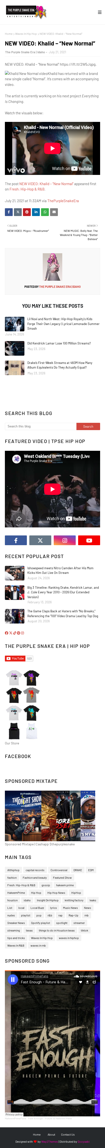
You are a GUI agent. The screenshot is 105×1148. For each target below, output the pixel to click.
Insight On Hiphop (48, 900)
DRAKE (78, 870)
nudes (11, 915)
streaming (13, 930)
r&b (50, 915)
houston (12, 900)
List (9, 907)
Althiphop (13, 870)
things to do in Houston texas (57, 930)
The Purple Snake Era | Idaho (25, 52)
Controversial (59, 870)
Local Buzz (37, 907)
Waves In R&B (15, 945)
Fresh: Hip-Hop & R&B (27, 189)
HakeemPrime (16, 892)
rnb (86, 915)
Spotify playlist (40, 922)
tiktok (84, 930)
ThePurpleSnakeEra (63, 201)
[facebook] (16, 540)
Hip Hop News (56, 892)
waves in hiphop (69, 938)
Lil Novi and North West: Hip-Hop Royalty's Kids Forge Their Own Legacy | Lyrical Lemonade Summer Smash (63, 323)
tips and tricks (16, 938)
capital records (35, 870)
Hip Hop (36, 892)
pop (39, 915)
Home (8, 33)
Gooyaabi (84, 1141)
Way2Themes (49, 1141)
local (21, 907)
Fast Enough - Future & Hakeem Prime (50, 1118)
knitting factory (74, 900)
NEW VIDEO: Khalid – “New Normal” (46, 183)
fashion (12, 877)
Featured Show (62, 877)
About (51, 1134)
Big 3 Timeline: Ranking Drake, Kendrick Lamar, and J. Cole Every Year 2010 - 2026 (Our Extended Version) (63, 592)
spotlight (61, 922)
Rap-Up (73, 915)
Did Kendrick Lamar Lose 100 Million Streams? (59, 343)
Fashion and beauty (35, 877)
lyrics (53, 907)
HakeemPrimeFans (15, 1118)
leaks (93, 900)
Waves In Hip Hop (26, 33)
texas (29, 930)
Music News (70, 907)
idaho (27, 900)
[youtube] (89, 540)
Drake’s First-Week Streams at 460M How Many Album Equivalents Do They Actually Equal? (59, 365)
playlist (25, 915)
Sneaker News (16, 922)
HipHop (76, 892)
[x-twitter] (40, 540)
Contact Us (68, 1134)
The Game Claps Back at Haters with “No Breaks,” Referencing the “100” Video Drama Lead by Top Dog (62, 613)
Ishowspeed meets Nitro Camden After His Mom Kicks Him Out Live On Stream (60, 570)
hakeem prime (65, 885)
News (87, 907)
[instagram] (65, 540)
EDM (91, 870)
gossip (46, 885)
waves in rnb (38, 945)
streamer (79, 922)
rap (60, 915)
